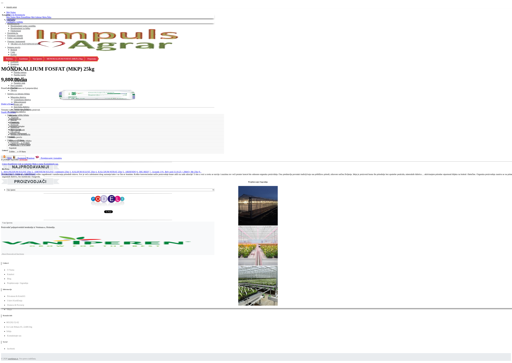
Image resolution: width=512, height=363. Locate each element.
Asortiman (23, 59)
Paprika (14, 70)
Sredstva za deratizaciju (20, 134)
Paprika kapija (20, 75)
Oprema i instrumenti (16, 41)
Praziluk (14, 88)
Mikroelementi (20, 102)
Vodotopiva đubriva (22, 109)
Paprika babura (20, 72)
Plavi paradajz (16, 85)
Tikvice (14, 90)
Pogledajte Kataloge (25, 158)
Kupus (13, 66)
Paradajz (14, 78)
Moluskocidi (16, 129)
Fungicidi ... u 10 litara (20, 143)
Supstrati (11, 137)
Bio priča (11, 20)
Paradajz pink (19, 83)
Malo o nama (37, 164)
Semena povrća (13, 47)
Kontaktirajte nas (51, 164)
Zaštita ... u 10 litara (15, 140)
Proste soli (18, 104)
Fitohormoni (16, 31)
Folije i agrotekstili (15, 38)
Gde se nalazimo (25, 164)
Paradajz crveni (20, 81)
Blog (9, 158)
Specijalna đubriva (21, 107)
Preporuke (91, 59)
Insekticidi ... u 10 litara (20, 145)
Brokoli (14, 50)
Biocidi (14, 120)
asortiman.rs (13, 359)
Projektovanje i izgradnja (50, 158)
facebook (11, 349)
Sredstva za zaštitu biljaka (18, 115)
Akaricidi (14, 117)
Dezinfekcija (12, 33)
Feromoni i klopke (15, 35)
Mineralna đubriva (18, 97)
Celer (13, 52)
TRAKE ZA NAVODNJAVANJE (25, 44)
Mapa (9, 309)
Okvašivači (15, 132)
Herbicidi (14, 125)
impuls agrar (11, 7)
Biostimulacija (13, 23)
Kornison (14, 62)
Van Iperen (37, 59)
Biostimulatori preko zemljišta (23, 26)
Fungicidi (15, 122)
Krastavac (15, 64)
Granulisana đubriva (22, 100)
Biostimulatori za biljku (20, 28)
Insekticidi (15, 127)
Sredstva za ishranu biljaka (18, 94)
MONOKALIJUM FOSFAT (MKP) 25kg (65, 59)
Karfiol (14, 54)
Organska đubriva (18, 112)
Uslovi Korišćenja (9, 164)
